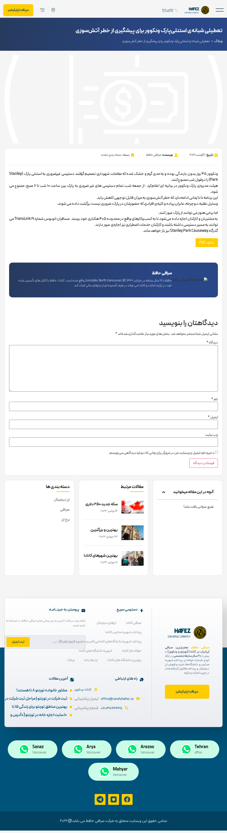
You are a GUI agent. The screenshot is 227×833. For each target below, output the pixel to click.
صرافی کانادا (133, 623)
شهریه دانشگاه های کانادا (95, 651)
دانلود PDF (206, 242)
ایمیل (213, 417)
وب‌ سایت (211, 435)
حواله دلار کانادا (131, 651)
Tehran (201, 747)
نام (214, 399)
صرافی (65, 510)
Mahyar (120, 769)
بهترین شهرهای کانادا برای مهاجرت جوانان (101, 559)
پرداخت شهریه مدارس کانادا (123, 632)
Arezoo (147, 747)
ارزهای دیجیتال (106, 623)
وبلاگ (218, 41)
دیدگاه (212, 342)
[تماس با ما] (176, 10)
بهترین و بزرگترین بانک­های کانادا (104, 533)
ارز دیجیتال (62, 500)
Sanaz (38, 747)
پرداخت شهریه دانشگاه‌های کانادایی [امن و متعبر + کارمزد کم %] (100, 641)
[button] (220, 10)
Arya (91, 747)
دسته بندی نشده (111, 155)
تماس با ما (167, 10)
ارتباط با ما (91, 660)
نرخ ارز (65, 520)
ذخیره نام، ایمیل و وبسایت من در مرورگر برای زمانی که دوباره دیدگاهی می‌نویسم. (162, 453)
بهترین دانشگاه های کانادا (124, 660)
